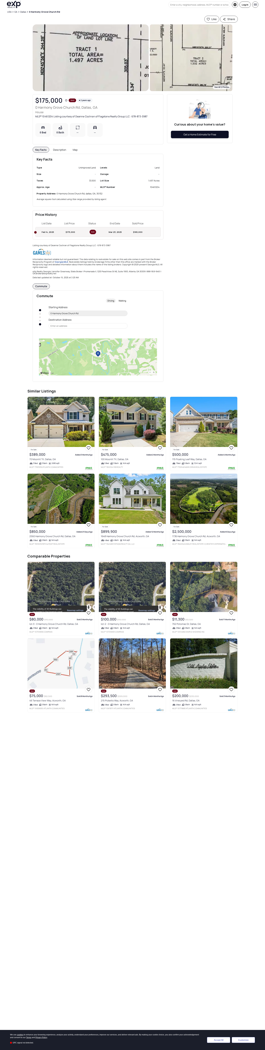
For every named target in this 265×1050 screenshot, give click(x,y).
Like (214, 19)
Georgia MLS (61, 261)
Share (231, 19)
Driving (111, 300)
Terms (28, 1037)
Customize (243, 1040)
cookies (20, 1035)
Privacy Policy (41, 1037)
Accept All (218, 1040)
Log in (245, 4)
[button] (91, 57)
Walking (122, 300)
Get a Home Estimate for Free (199, 134)
